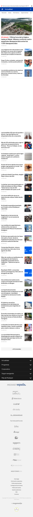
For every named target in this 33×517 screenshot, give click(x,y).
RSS (16, 492)
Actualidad (9, 9)
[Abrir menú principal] (30, 9)
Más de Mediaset (7, 378)
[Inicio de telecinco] (2, 9)
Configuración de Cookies (17, 485)
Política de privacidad (16, 483)
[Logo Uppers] (16, 443)
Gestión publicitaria (16, 489)
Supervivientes (24, 12)
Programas (5, 365)
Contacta (16, 494)
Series (9, 12)
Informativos (16, 12)
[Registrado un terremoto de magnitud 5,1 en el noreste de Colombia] (28, 218)
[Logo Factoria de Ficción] (16, 421)
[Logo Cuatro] (16, 404)
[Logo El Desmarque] (16, 415)
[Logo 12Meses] (16, 454)
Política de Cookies (16, 487)
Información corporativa (16, 481)
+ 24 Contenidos (16, 349)
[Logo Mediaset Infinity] (16, 393)
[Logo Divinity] (16, 410)
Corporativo (6, 369)
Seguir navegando (8, 373)
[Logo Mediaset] (16, 386)
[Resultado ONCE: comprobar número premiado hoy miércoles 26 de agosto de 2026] (28, 273)
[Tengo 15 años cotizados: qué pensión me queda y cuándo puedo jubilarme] (28, 63)
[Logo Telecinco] (16, 398)
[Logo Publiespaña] (16, 466)
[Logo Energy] (16, 432)
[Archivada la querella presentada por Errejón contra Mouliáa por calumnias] (28, 208)
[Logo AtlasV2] (16, 460)
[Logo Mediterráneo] (16, 471)
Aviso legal (16, 479)
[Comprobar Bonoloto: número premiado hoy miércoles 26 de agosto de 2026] (28, 250)
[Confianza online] (17, 511)
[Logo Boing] (16, 426)
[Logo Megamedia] (17, 503)
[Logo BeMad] (16, 438)
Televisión (4, 12)
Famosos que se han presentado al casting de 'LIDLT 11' (15, 6)
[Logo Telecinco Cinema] (16, 448)
